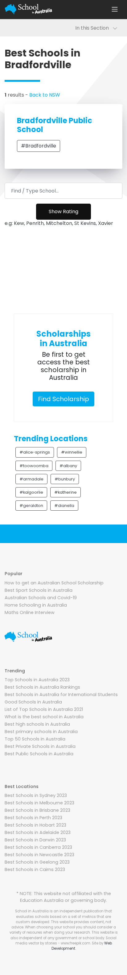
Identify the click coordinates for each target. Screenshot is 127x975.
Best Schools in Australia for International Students (61, 694)
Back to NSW (44, 94)
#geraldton (31, 505)
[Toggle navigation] (114, 9)
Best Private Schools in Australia (40, 746)
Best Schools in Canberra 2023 (38, 847)
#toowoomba (33, 465)
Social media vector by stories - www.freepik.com (66, 941)
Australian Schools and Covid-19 (41, 598)
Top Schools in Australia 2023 (37, 680)
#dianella (64, 505)
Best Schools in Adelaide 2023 (38, 832)
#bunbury (65, 479)
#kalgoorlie (31, 492)
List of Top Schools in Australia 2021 (44, 709)
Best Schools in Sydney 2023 (36, 795)
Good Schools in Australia (33, 702)
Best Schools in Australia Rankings (42, 687)
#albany (68, 465)
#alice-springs (34, 452)
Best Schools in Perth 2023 (33, 818)
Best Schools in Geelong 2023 (37, 862)
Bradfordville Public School (54, 125)
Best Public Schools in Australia (39, 754)
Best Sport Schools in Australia (38, 590)
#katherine (65, 492)
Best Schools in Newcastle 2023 (39, 855)
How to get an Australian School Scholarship (54, 583)
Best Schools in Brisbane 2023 (37, 810)
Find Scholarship (63, 399)
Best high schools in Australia (37, 724)
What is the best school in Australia (44, 717)
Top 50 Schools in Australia (35, 739)
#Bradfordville (38, 145)
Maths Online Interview (30, 612)
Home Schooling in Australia (36, 605)
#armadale (31, 479)
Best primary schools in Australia (41, 731)
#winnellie (71, 452)
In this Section (94, 27)
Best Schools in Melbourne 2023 (39, 803)
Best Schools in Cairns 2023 (35, 869)
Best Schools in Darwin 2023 (35, 840)
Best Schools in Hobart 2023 (35, 825)
